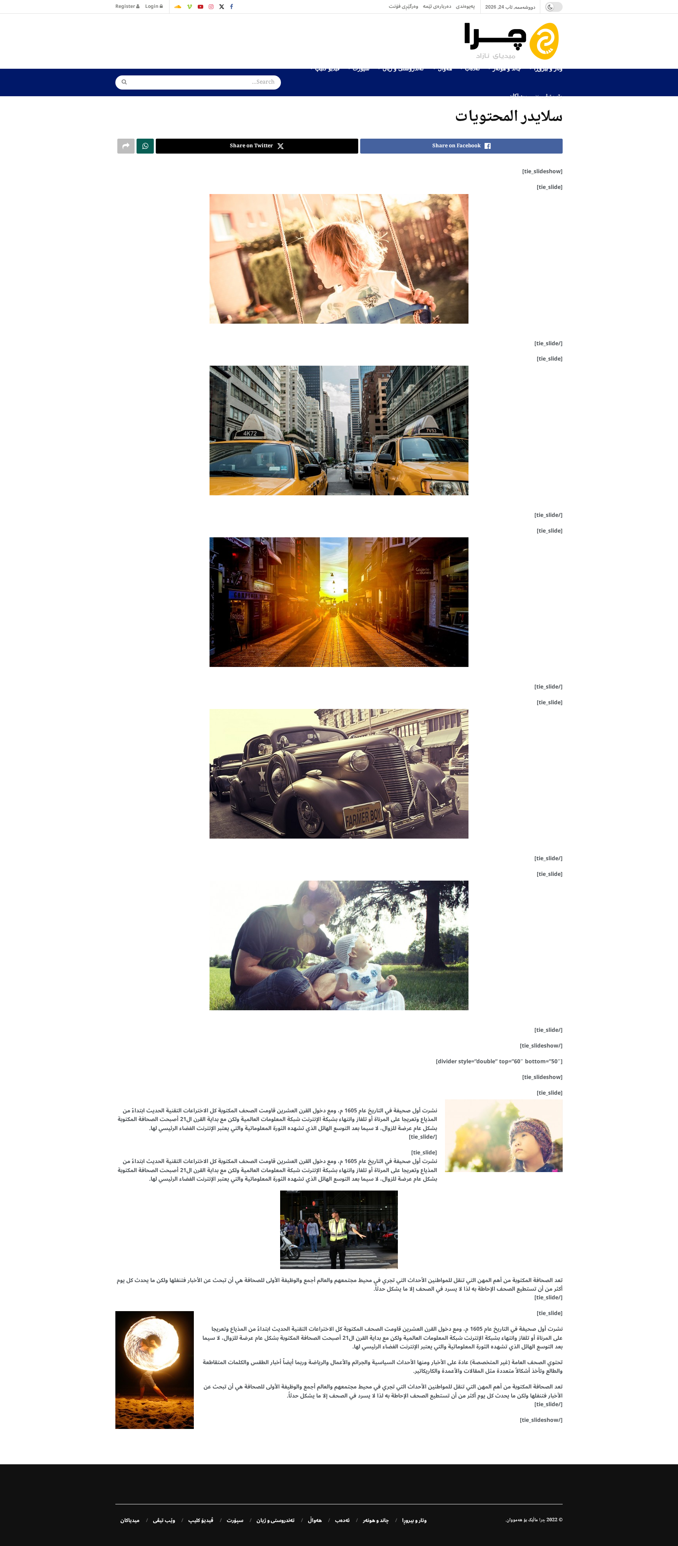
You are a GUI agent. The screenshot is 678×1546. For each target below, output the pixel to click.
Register (125, 6)
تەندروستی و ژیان (276, 1520)
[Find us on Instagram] (211, 6)
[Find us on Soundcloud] (177, 6)
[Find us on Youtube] (200, 6)
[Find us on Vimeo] (189, 6)
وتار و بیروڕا (414, 1520)
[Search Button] (121, 82)
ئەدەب (342, 1520)
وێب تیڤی (552, 95)
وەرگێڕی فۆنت (403, 6)
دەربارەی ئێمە (437, 6)
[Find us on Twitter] (221, 6)
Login (152, 6)
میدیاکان (518, 95)
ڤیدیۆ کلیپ (200, 1520)
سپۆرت (235, 1520)
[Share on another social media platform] (126, 146)
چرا (542, 1520)
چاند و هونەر (376, 1520)
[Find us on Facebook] (231, 6)
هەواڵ (315, 1520)
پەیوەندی (465, 6)
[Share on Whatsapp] (145, 146)
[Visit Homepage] (514, 41)
